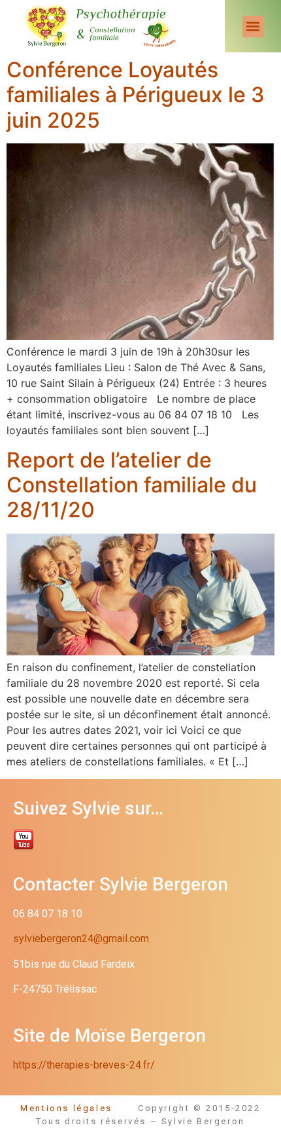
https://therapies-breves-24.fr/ (84, 1065)
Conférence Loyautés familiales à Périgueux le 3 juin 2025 (136, 95)
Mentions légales (79, 1108)
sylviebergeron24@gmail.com (81, 938)
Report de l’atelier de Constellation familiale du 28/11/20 (132, 485)
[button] (253, 26)
